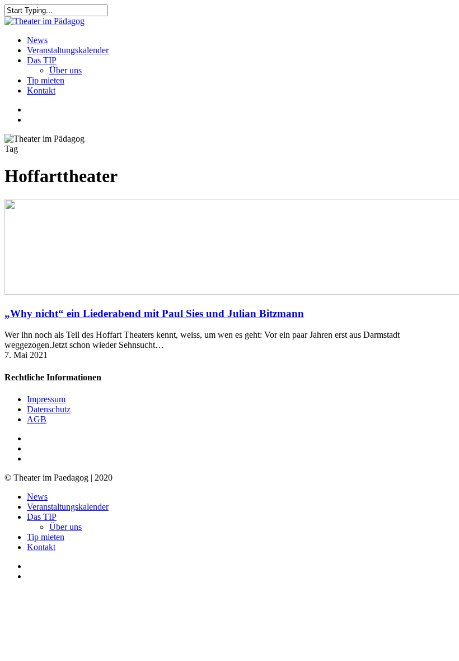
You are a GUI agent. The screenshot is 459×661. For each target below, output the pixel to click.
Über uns (65, 527)
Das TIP (42, 517)
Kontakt (41, 547)
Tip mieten (45, 537)
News (37, 496)
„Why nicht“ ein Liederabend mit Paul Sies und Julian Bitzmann (154, 313)
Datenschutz (49, 409)
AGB (36, 419)
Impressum (46, 399)
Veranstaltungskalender (68, 506)
